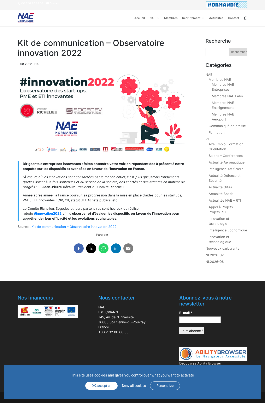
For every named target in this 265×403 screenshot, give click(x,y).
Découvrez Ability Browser (200, 363)
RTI (208, 139)
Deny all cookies (134, 386)
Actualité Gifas (220, 187)
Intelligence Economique (228, 230)
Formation (216, 132)
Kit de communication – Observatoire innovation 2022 (74, 227)
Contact (233, 18)
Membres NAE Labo (227, 96)
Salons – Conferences (226, 156)
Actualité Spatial (221, 194)
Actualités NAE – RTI (225, 200)
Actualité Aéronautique (227, 162)
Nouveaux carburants (222, 248)
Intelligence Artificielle (226, 169)
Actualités (216, 18)
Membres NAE (220, 79)
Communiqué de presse (227, 126)
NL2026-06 (215, 262)
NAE (152, 18)
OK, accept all (101, 386)
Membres (171, 18)
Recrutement (191, 18)
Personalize (165, 386)
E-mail (185, 313)
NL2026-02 (215, 255)
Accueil (139, 18)
